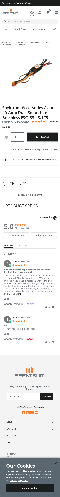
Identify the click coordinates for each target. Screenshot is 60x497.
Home (4, 42)
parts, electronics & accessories (37, 42)
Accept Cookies (30, 488)
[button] (10, 298)
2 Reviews (53, 121)
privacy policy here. (19, 480)
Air (7, 29)
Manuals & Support (30, 194)
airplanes (19, 42)
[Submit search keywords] (5, 21)
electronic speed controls (15, 45)
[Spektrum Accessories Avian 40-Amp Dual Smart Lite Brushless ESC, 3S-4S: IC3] (30, 72)
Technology (39, 29)
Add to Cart (42, 137)
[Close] (56, 463)
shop (11, 42)
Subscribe (46, 396)
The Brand (12, 436)
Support (11, 429)
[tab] (16, 235)
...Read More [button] (14, 293)
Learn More (53, 149)
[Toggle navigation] (56, 12)
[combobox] (30, 21)
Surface (20, 29)
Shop (9, 422)
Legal (10, 443)
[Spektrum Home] (10, 11)
